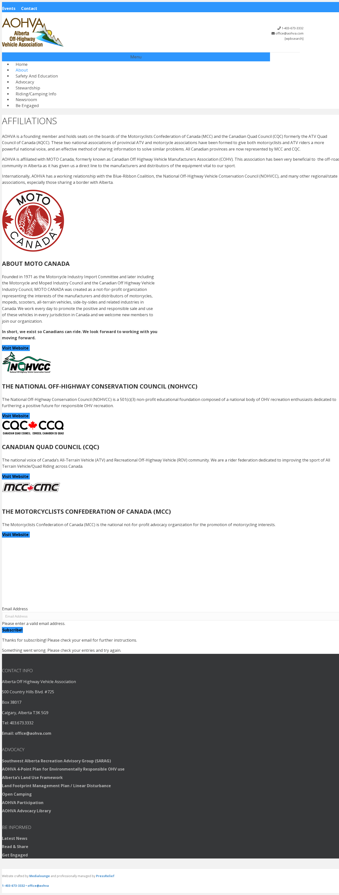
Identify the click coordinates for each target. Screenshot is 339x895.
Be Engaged (27, 105)
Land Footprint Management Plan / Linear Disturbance (56, 785)
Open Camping (17, 794)
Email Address (15, 609)
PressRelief (105, 876)
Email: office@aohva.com (26, 733)
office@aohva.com (289, 33)
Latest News (14, 838)
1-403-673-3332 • (15, 886)
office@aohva (38, 886)
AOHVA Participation (22, 802)
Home (22, 64)
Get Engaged (15, 855)
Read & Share (15, 846)
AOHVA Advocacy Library (26, 811)
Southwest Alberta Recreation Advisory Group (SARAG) (56, 761)
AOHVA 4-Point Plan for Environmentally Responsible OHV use (63, 769)
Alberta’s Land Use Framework (32, 777)
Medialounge (39, 876)
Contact (29, 8)
